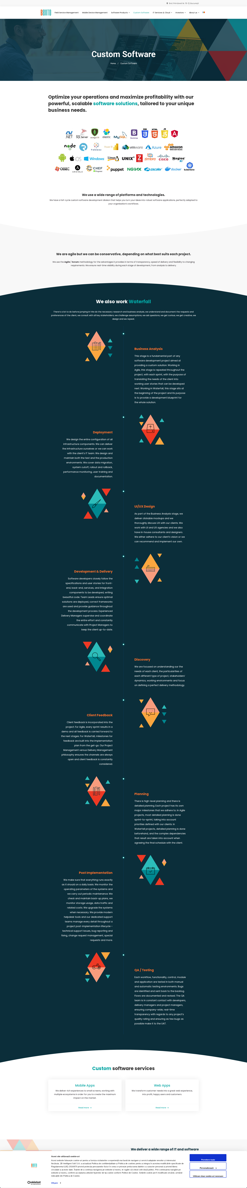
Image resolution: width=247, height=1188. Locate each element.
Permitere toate (208, 1160)
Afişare (54, 1183)
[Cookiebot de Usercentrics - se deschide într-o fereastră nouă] (34, 1183)
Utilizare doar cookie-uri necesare (208, 1176)
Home (113, 63)
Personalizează (206, 1168)
